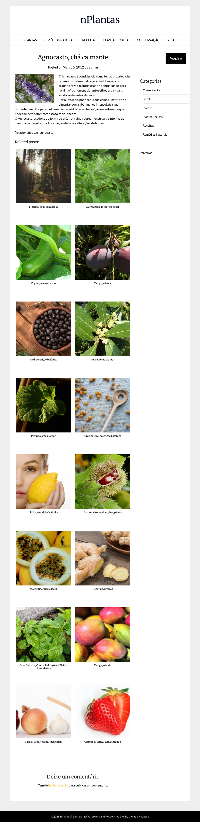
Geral (172, 40)
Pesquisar (176, 58)
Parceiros (146, 153)
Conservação (148, 40)
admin (93, 67)
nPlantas (100, 20)
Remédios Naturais (59, 40)
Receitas (89, 40)
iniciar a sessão (58, 785)
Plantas (30, 40)
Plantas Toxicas (116, 40)
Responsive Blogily (116, 816)
